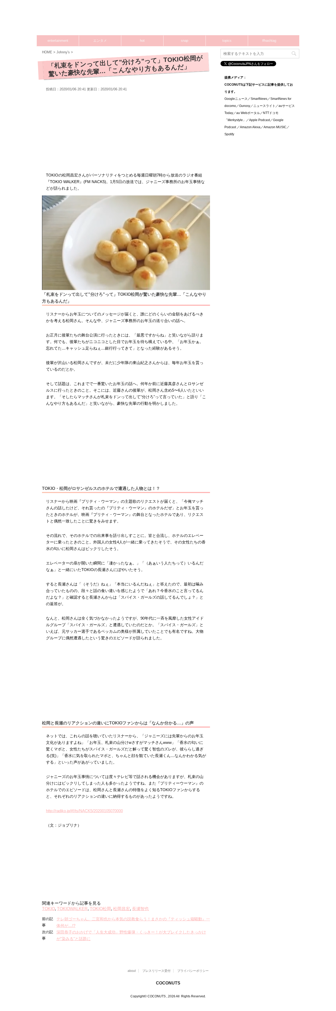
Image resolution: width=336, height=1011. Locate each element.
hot (142, 41)
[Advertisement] (199, 20)
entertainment (58, 41)
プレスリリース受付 (156, 971)
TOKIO (48, 908)
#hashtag (269, 41)
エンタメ (100, 41)
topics (227, 41)
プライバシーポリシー (193, 971)
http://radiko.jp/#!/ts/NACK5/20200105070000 (84, 810)
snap (184, 41)
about (132, 971)
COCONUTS (168, 983)
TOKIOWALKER (72, 908)
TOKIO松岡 (100, 908)
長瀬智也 (140, 908)
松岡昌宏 (121, 908)
